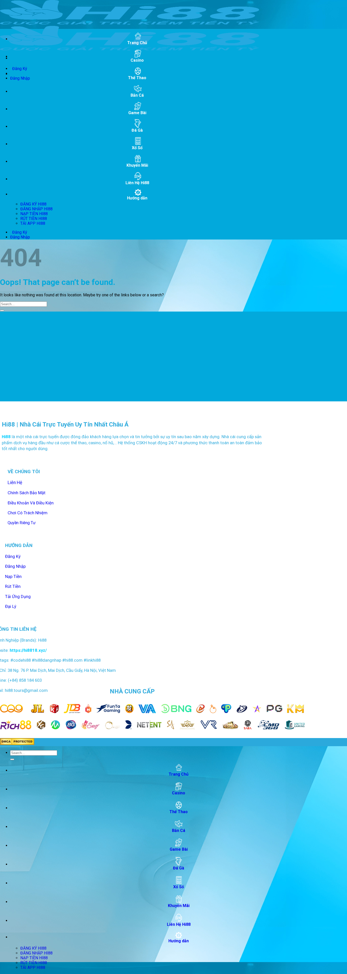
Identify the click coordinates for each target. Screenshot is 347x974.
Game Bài (137, 112)
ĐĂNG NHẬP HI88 (36, 209)
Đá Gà (137, 130)
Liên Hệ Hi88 (137, 182)
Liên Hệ (15, 482)
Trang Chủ (137, 42)
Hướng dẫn (137, 198)
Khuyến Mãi (137, 165)
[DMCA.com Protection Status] (17, 743)
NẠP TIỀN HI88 (34, 213)
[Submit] (2, 310)
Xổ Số (137, 147)
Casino (137, 60)
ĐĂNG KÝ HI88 (33, 204)
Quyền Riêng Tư (22, 522)
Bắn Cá (137, 95)
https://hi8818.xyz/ (28, 650)
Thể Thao (137, 77)
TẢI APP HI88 (32, 223)
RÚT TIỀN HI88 (33, 218)
